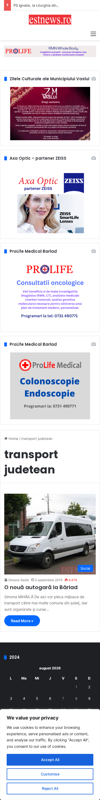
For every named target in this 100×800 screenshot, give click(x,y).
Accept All (50, 759)
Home (12, 438)
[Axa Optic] (50, 51)
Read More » (22, 620)
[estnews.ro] (50, 20)
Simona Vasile (18, 580)
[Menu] (93, 34)
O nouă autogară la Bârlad (41, 587)
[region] (50, 754)
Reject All (50, 788)
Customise (50, 774)
